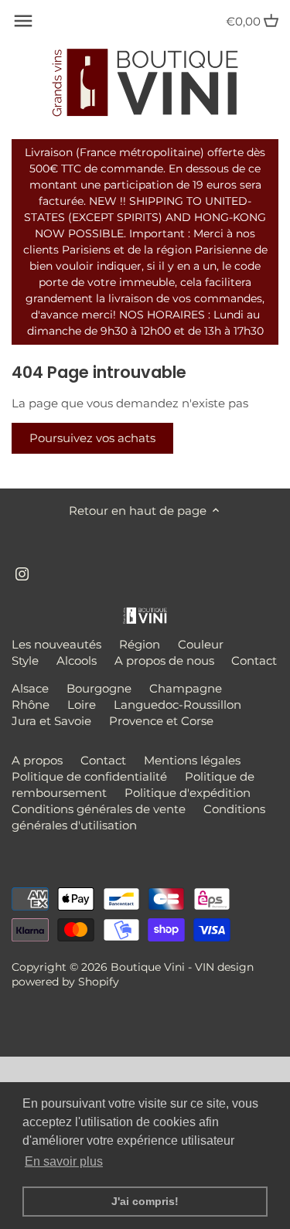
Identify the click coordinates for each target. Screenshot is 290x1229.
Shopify (98, 981)
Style (25, 660)
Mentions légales (192, 760)
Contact (254, 660)
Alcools (76, 660)
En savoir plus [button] (64, 1161)
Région (139, 644)
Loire (81, 704)
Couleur (200, 644)
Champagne (185, 688)
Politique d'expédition (188, 792)
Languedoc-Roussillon (177, 704)
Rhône (30, 704)
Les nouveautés (56, 644)
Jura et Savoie (51, 720)
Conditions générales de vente (99, 809)
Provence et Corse (161, 720)
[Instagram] (22, 572)
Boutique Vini (148, 967)
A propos (37, 760)
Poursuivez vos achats (92, 438)
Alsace (30, 688)
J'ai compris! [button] (145, 1201)
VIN (204, 967)
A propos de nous (164, 660)
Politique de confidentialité (89, 776)
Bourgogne (99, 688)
